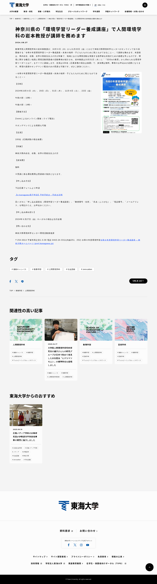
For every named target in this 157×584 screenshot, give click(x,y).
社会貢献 (71, 269)
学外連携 (96, 11)
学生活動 (28, 460)
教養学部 (37, 269)
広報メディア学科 (31, 448)
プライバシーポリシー (81, 557)
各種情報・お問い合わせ (134, 11)
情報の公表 (117, 557)
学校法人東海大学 (54, 563)
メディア (16, 452)
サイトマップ (39, 557)
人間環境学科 (54, 269)
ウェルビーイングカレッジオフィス (24, 360)
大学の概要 (14, 11)
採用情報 (35, 563)
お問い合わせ (88, 531)
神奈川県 (26, 456)
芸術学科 (86, 356)
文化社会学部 (17, 448)
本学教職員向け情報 (82, 5)
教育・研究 (28, 11)
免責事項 (102, 557)
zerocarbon (87, 269)
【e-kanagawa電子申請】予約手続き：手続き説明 (39, 195)
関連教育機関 (75, 563)
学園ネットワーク (112, 11)
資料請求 (65, 531)
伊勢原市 (26, 452)
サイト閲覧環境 (58, 557)
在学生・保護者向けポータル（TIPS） (56, 5)
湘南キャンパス (19, 269)
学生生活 (59, 11)
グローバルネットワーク (77, 11)
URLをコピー (138, 281)
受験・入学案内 (44, 11)
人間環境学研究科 (54, 377)
